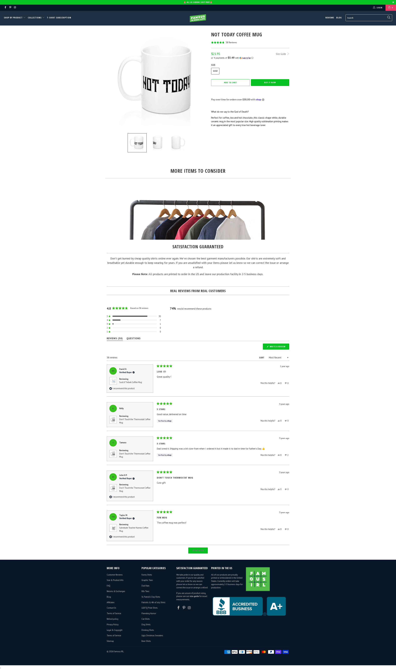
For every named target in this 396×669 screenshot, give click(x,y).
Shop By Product (13, 17)
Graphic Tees (147, 580)
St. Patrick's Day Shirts (151, 597)
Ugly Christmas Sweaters (152, 635)
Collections (35, 17)
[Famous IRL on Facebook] (5, 7)
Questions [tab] (134, 339)
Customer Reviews (115, 574)
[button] (250, 42)
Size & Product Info (115, 580)
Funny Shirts (147, 574)
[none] (137, 142)
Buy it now (270, 82)
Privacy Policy (112, 624)
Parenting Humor (149, 613)
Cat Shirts (146, 619)
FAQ (108, 585)
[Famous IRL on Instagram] (15, 7)
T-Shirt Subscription (59, 17)
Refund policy (112, 619)
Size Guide (281, 53)
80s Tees (145, 591)
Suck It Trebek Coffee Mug (130, 382)
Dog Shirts (146, 624)
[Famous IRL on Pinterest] (10, 7)
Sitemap (110, 641)
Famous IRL (119, 651)
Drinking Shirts (148, 630)
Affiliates (110, 602)
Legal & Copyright (114, 630)
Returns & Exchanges (116, 591)
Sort (262, 357)
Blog (339, 17)
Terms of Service (114, 613)
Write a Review (279, 347)
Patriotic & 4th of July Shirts (153, 602)
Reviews (329, 17)
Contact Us (111, 608)
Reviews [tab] (115, 339)
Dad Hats (145, 585)
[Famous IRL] (198, 18)
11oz (215, 71)
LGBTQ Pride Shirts (150, 608)
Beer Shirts (146, 641)
